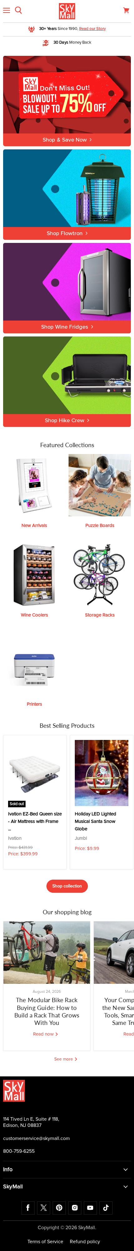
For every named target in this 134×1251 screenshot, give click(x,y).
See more (64, 1059)
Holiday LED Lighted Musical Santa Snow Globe (95, 821)
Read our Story (92, 29)
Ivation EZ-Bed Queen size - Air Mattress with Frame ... (35, 821)
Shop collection (67, 886)
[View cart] (126, 10)
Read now (44, 1034)
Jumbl (81, 838)
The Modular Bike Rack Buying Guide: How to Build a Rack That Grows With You (46, 1011)
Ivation (15, 838)
